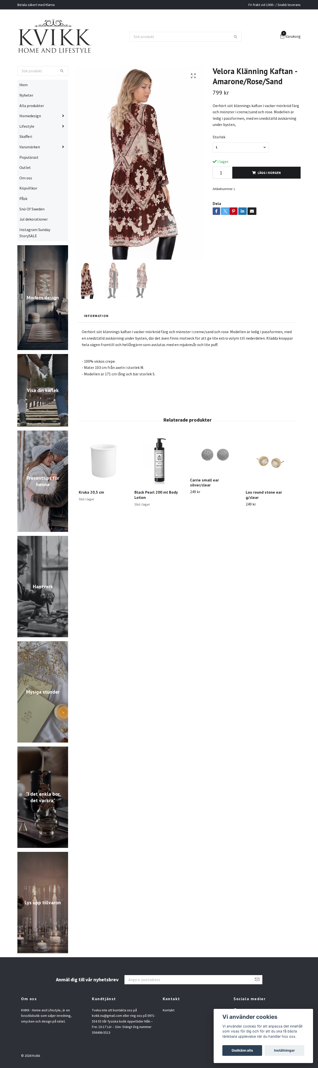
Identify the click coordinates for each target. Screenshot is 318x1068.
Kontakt (168, 1030)
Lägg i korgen (269, 192)
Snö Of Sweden (31, 228)
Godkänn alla (242, 1050)
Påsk (23, 218)
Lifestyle (26, 145)
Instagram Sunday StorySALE (34, 252)
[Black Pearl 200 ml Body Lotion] (159, 480)
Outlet (25, 187)
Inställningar (284, 1050)
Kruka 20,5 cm (91, 511)
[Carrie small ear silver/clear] (215, 474)
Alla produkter (31, 124)
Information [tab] (96, 335)
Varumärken (29, 166)
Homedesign (30, 135)
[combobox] (241, 167)
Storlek (219, 156)
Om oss (25, 197)
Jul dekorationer (33, 238)
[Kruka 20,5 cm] (104, 480)
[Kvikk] (71, 46)
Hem (23, 104)
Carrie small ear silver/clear (204, 502)
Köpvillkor (28, 207)
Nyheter (26, 114)
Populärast (29, 176)
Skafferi (25, 156)
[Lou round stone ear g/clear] (271, 480)
